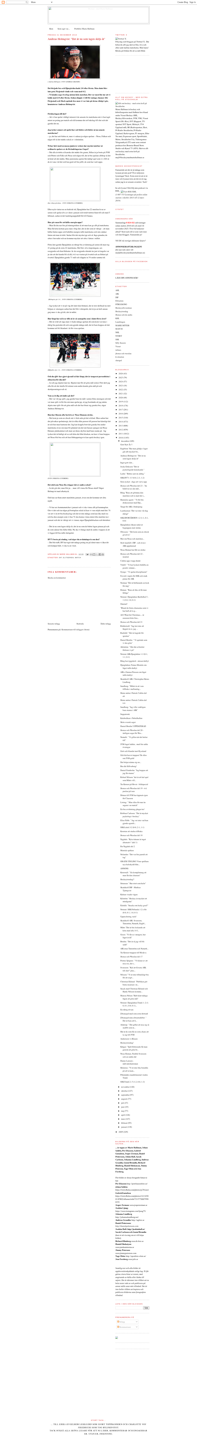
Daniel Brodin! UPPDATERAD (133, 726)
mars (123, 1118)
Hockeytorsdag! (127, 1042)
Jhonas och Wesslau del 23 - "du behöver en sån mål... (133, 487)
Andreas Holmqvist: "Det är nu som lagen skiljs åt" (76, 39)
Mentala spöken (127, 850)
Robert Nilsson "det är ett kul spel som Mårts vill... (134, 779)
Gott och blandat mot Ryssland (133, 751)
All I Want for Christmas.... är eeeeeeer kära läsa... (132, 616)
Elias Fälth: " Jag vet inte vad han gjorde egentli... (134, 822)
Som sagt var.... (64, 28)
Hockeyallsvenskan (123, 307)
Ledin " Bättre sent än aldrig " (132, 473)
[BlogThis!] (94, 554)
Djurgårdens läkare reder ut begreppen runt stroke (131, 526)
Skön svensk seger (128, 722)
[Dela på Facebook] (99, 554)
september (125, 1094)
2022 (121, 389)
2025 (121, 377)
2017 (121, 409)
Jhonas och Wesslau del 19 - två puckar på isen (133, 790)
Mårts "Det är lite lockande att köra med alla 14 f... (132, 929)
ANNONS (124, 868)
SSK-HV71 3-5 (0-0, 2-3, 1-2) (132, 477)
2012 (121, 429)
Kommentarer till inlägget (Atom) (75, 629)
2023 (121, 385)
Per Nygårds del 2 (127, 846)
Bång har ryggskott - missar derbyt (134, 661)
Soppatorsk (125, 714)
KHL (117, 318)
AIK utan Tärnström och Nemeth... (134, 948)
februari (124, 1122)
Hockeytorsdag (121, 311)
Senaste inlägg (54, 623)
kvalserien (119, 356)
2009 (121, 1131)
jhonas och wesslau (123, 353)
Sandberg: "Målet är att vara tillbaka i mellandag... (132, 688)
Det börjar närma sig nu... (130, 762)
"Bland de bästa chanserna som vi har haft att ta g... (134, 609)
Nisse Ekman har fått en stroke (132, 549)
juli (123, 1102)
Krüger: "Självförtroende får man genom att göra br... (133, 1048)
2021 (121, 393)
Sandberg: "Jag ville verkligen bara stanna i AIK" (133, 708)
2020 (121, 397)
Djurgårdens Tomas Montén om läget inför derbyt (133, 666)
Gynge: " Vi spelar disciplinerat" (133, 571)
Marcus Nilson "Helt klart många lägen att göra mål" (134, 997)
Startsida (80, 623)
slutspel (118, 360)
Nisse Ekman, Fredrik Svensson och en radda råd (133, 1055)
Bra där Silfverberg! (128, 766)
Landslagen (120, 321)
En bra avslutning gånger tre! (132, 809)
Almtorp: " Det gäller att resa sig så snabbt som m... (134, 1026)
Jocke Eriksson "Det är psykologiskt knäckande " (132, 468)
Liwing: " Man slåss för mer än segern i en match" (133, 804)
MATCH (78, 557)
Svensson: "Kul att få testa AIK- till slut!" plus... (133, 969)
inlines (118, 349)
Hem (51, 28)
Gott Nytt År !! (126, 444)
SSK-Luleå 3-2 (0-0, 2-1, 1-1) (132, 827)
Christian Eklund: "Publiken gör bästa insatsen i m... (133, 983)
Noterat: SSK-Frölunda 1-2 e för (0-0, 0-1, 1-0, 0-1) (133, 911)
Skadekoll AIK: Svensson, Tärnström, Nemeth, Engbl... (133, 922)
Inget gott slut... (126, 462)
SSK (117, 339)
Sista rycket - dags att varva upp (133, 481)
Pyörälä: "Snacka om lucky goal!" (134, 905)
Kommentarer (125, 1327)
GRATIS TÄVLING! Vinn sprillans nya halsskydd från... (134, 863)
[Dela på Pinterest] (102, 554)
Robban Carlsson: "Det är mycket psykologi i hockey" (134, 815)
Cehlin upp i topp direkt (130, 560)
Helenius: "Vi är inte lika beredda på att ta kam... (134, 1069)
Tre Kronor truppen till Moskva (133, 952)
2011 (121, 433)
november (125, 1086)
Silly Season (120, 342)
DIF (60, 557)
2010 (121, 437)
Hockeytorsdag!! (127, 879)
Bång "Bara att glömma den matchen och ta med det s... (132, 494)
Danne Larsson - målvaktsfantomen (129, 1062)
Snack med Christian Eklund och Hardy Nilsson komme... (134, 990)
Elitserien (68, 557)
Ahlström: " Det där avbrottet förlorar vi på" (132, 648)
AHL (117, 290)
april (123, 1114)
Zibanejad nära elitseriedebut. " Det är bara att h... (133, 1019)
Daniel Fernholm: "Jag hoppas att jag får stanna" (134, 772)
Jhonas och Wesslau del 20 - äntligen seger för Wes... (132, 732)
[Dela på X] (96, 554)
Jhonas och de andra (123, 314)
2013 (121, 425)
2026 (121, 373)
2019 (121, 401)
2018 (121, 405)
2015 (121, 417)
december (125, 441)
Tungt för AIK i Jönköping (131, 506)
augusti (124, 1098)
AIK (117, 293)
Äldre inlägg (105, 623)
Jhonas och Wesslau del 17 (131, 956)
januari (124, 1126)
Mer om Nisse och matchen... (132, 538)
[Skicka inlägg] (87, 554)
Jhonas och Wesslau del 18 (131, 835)
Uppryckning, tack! (128, 916)
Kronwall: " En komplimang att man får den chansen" (133, 874)
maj (123, 1110)
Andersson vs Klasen (129, 1038)
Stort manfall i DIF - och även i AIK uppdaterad (133, 544)
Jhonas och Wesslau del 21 (131, 622)
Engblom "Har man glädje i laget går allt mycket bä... (134, 450)
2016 (121, 413)
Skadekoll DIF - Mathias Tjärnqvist (130, 889)
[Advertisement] (71, 600)
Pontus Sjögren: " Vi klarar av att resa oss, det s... (134, 962)
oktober (124, 1090)
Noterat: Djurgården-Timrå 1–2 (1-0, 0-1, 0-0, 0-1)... (134, 1004)
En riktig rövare (126, 1009)
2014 (121, 421)
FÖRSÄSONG (121, 304)
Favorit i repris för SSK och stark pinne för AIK (133, 577)
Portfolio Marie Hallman (84, 28)
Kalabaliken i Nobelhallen (131, 718)
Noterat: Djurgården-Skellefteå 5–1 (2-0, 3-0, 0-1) (134, 598)
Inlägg (122, 1321)
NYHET (118, 335)
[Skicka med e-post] (91, 554)
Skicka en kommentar (57, 577)
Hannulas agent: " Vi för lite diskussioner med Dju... (132, 501)
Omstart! (123, 604)
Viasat (118, 346)
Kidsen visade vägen (129, 894)
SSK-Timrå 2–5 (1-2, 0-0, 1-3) (132, 1081)
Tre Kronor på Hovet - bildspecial (134, 784)
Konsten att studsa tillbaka (131, 831)
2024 (121, 381)
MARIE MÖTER (122, 325)
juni (123, 1106)
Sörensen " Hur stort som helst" (133, 883)
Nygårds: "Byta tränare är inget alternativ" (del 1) (133, 841)
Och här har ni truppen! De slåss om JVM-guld (133, 757)
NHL (117, 332)
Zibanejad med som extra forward (134, 1013)
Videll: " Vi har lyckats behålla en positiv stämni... (134, 566)
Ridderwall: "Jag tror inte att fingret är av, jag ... (132, 627)
